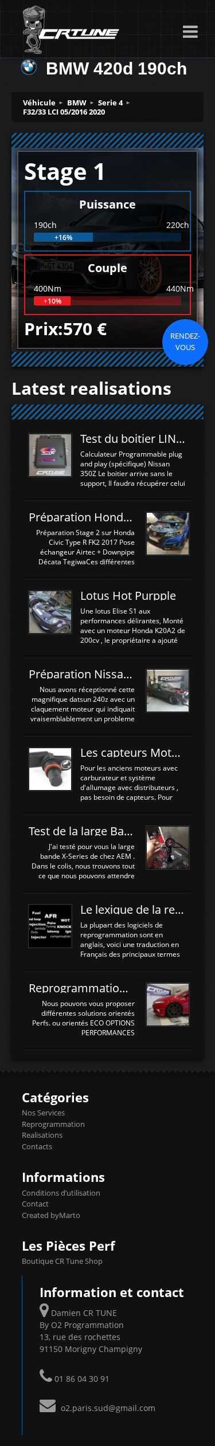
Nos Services (43, 1112)
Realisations (42, 1135)
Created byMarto (51, 1215)
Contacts (37, 1146)
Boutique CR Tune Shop (62, 1261)
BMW (77, 102)
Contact (35, 1204)
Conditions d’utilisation (61, 1193)
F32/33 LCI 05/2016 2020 (64, 112)
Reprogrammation (53, 1124)
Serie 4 (110, 102)
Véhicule (39, 102)
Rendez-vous (185, 341)
